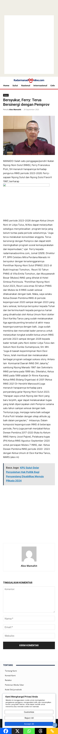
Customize (29, 712)
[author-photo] (29, 561)
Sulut (6, 95)
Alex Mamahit (15, 109)
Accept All (29, 724)
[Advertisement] (30, 492)
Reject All (29, 718)
